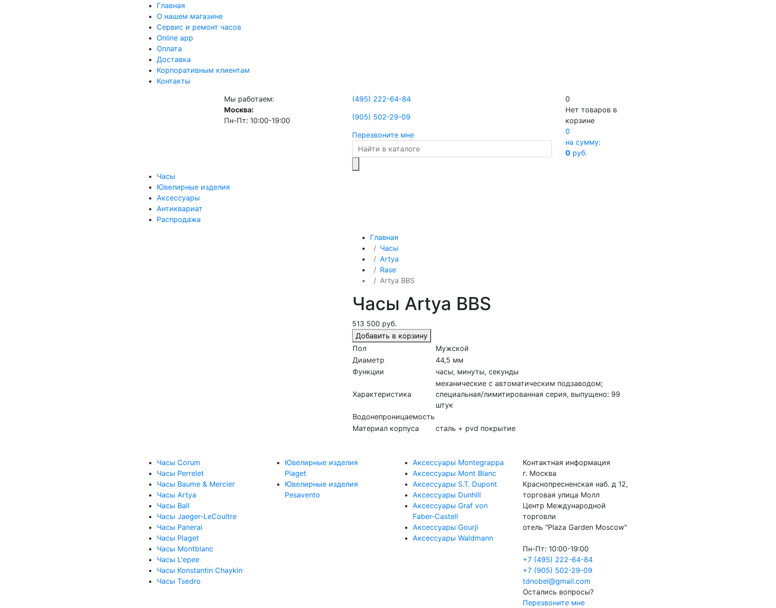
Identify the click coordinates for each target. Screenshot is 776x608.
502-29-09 (381, 116)
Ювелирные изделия (193, 186)
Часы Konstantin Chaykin (199, 570)
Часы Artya (176, 494)
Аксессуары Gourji (445, 527)
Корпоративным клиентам (203, 70)
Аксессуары (178, 197)
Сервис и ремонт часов (199, 26)
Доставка (174, 59)
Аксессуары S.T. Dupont (455, 483)
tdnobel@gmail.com (557, 581)
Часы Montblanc (185, 548)
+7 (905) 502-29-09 (557, 570)
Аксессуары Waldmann (453, 537)
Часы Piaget (178, 537)
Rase (388, 269)
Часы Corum (178, 462)
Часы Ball (173, 505)
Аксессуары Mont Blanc (454, 473)
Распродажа (179, 219)
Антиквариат (180, 208)
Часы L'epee (178, 559)
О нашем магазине (190, 16)
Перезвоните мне (383, 134)
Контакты (173, 80)
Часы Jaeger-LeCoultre (197, 516)
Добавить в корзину (392, 335)
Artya (389, 258)
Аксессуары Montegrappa (458, 462)
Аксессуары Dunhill (447, 494)
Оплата (169, 48)
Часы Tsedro (179, 581)
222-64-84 (381, 98)
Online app (175, 37)
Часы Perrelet (180, 473)
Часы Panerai (180, 527)
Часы (166, 176)
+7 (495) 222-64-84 (558, 559)
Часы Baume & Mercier (196, 483)
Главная (171, 5)
